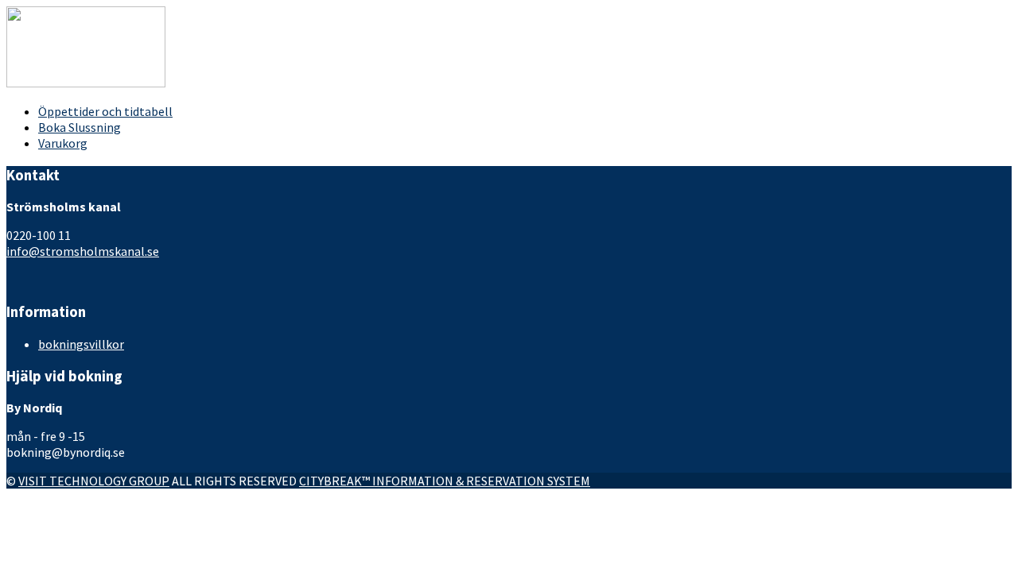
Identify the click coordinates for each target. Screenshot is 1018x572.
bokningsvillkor (81, 344)
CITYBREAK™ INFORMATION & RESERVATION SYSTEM (444, 481)
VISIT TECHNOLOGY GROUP (93, 481)
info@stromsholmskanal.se (82, 251)
